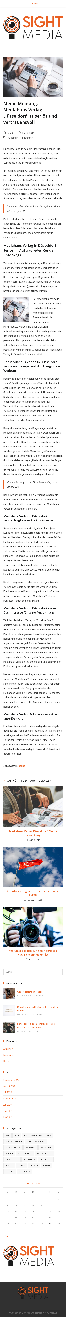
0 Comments (40, 996)
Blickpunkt (27, 137)
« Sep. (6, 1236)
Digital (6, 1061)
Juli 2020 (7, 1092)
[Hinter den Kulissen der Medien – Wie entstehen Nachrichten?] (9, 1027)
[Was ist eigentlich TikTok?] (9, 993)
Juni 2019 (7, 1111)
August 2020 (9, 1086)
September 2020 (11, 1080)
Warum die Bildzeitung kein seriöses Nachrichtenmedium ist (33, 952)
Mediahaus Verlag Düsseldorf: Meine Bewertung (33, 833)
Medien (9, 1153)
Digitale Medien (14, 1141)
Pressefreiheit (44, 1153)
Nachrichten (24, 1153)
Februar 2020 (9, 1098)
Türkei (46, 1165)
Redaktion (29, 1159)
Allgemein (13, 137)
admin (11, 133)
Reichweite (45, 1159)
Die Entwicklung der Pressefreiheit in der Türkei (33, 893)
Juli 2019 (7, 1104)
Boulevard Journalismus (37, 1135)
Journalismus (13, 1147)
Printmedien (12, 1159)
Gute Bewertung (36, 1141)
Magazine (30, 1147)
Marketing (46, 1147)
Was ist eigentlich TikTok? (30, 991)
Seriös (22, 766)
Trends (34, 1165)
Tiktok (21, 1165)
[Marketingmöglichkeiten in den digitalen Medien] (9, 1010)
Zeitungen (24, 1171)
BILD (17, 1135)
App (7, 1135)
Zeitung (10, 1171)
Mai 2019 (7, 1117)
